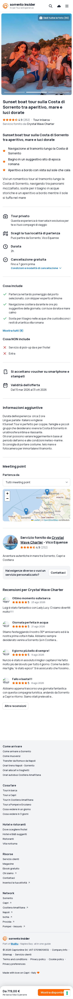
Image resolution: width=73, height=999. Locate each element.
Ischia (6, 917)
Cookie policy (56, 959)
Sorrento (8, 898)
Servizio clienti (11, 859)
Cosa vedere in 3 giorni (15, 814)
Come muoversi (11, 756)
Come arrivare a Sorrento (17, 751)
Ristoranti (8, 838)
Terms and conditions (15, 959)
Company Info (59, 949)
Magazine (8, 863)
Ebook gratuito (11, 868)
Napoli (6, 912)
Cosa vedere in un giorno (17, 809)
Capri (5, 902)
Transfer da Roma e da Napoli (19, 760)
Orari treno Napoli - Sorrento (18, 765)
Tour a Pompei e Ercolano (17, 804)
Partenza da (11, 475)
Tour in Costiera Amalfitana (18, 799)
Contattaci (9, 877)
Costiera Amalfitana (14, 907)
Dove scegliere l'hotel (15, 829)
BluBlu (14, 943)
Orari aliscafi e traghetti (16, 770)
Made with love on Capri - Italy (19, 972)
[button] (26, 511)
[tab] (14, 92)
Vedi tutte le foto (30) (56, 17)
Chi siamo (8, 873)
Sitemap (7, 954)
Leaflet (36, 519)
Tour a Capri (9, 795)
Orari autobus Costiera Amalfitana (22, 774)
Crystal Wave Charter (42, 540)
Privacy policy (38, 959)
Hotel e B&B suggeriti (15, 834)
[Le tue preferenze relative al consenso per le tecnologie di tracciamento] (67, 993)
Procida (7, 921)
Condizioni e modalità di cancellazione (34, 268)
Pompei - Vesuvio (12, 926)
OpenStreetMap (50, 519)
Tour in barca (10, 790)
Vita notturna (10, 843)
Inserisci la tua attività (15, 882)
